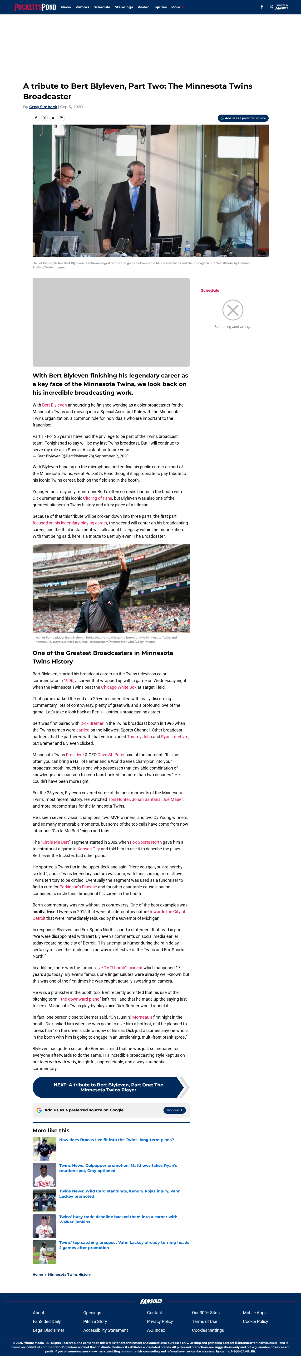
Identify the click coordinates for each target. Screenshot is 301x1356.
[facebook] (262, 7)
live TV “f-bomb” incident (120, 967)
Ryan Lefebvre (174, 736)
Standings (124, 7)
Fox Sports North (145, 842)
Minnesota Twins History (69, 1274)
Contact (154, 1312)
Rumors (82, 7)
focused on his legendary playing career (70, 522)
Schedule (102, 7)
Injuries (160, 7)
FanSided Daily (47, 1321)
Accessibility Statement (105, 1330)
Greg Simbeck (43, 107)
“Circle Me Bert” (55, 842)
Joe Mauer (173, 799)
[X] (271, 7)
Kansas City (89, 848)
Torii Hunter (119, 799)
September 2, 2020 (111, 456)
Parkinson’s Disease (78, 886)
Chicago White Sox (118, 687)
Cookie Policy (255, 1321)
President (75, 754)
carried (82, 729)
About (38, 1312)
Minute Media (34, 1343)
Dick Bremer (92, 723)
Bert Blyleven (54, 404)
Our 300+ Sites (206, 1312)
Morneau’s (142, 1017)
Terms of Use (204, 1321)
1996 (68, 680)
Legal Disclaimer (48, 1330)
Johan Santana (146, 799)
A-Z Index (156, 1330)
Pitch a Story (95, 1321)
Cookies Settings (208, 1330)
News (66, 7)
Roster (143, 7)
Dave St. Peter (111, 754)
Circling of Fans (97, 498)
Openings (92, 1312)
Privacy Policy (160, 1321)
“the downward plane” (80, 999)
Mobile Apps (254, 1312)
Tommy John (139, 736)
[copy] (61, 118)
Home (38, 1274)
